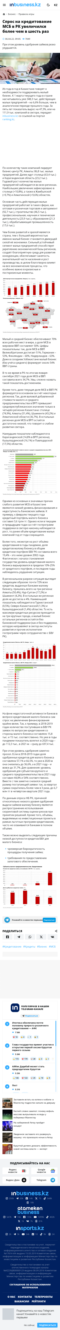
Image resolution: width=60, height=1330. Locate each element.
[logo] (26, 5)
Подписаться (47, 1325)
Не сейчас (29, 1325)
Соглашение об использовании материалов (30, 1286)
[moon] (48, 5)
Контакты (25, 1296)
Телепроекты (43, 1296)
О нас (11, 1296)
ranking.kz (8, 119)
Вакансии (21, 1301)
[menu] (4, 5)
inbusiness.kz (10, 116)
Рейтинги (39, 1301)
